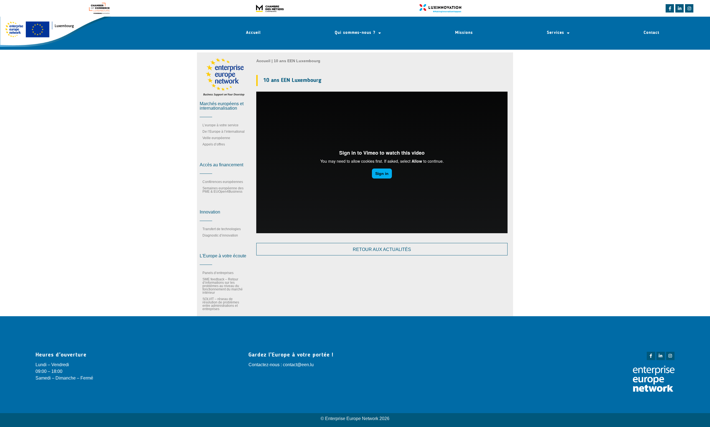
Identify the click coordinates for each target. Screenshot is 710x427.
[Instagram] (689, 8)
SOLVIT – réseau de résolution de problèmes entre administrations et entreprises (220, 304)
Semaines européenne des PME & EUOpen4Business (223, 190)
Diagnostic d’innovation (220, 235)
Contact (651, 33)
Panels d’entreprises (218, 273)
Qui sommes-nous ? (355, 33)
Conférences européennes (222, 182)
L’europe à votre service (220, 125)
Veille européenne (216, 138)
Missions (464, 33)
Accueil (253, 33)
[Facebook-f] (670, 8)
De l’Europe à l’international (223, 131)
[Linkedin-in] (679, 8)
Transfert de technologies (221, 229)
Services (555, 33)
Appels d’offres (213, 144)
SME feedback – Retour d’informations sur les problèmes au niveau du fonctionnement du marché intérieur (222, 286)
